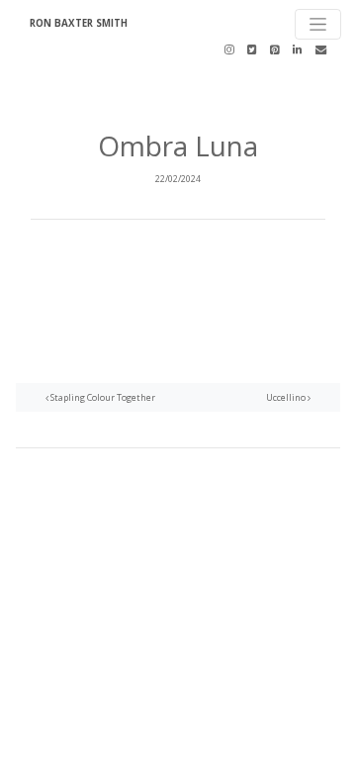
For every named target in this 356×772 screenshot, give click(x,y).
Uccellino (287, 397)
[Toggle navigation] (318, 24)
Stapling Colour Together (101, 397)
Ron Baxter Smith (79, 23)
